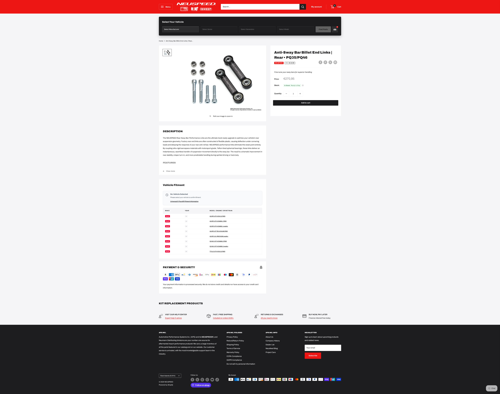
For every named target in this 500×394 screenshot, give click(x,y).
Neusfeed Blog (272, 348)
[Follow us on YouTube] (212, 379)
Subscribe (313, 356)
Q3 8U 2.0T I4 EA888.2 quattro (219, 246)
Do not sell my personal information (241, 364)
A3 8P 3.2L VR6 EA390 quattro (219, 236)
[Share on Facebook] (320, 62)
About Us (269, 337)
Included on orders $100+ (223, 318)
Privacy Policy (232, 337)
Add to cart (305, 103)
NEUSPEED (279, 63)
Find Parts (323, 29)
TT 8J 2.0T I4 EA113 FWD (217, 251)
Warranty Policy (233, 352)
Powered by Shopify (166, 385)
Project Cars (271, 352)
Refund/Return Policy (235, 341)
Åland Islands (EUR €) (167, 376)
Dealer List (270, 345)
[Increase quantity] (300, 93)
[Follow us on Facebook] (192, 379)
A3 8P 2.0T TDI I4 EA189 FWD (219, 231)
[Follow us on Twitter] (197, 379)
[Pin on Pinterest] (325, 62)
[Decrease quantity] (286, 93)
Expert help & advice (173, 318)
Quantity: (278, 94)
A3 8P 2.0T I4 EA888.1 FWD (218, 221)
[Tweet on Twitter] (330, 62)
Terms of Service (233, 348)
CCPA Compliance (234, 356)
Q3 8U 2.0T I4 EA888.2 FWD (218, 241)
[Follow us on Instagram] (207, 379)
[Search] (302, 7)
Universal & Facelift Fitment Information (184, 201)
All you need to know (269, 318)
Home (161, 41)
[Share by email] (335, 62)
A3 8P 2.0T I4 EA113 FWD (217, 216)
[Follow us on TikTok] (217, 379)
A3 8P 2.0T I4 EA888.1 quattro (219, 226)
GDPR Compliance (234, 360)
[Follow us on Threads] (202, 379)
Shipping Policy (233, 345)
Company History (273, 341)
